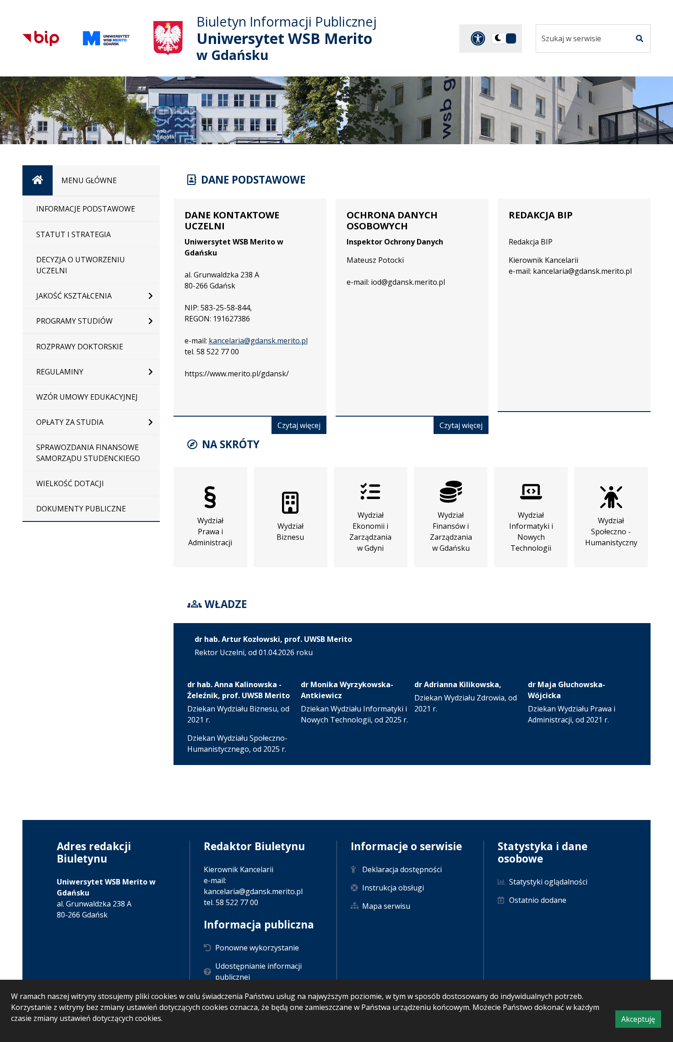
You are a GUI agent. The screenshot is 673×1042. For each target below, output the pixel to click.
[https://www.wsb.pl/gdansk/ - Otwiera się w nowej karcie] (106, 38)
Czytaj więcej (301, 427)
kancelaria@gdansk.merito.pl (258, 341)
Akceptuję (641, 1021)
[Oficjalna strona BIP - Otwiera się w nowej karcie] (40, 38)
